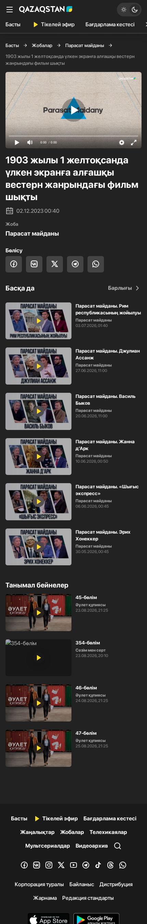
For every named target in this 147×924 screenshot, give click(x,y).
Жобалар (42, 45)
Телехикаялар (108, 832)
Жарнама (45, 898)
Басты (13, 24)
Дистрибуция (116, 884)
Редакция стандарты (88, 898)
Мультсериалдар (47, 846)
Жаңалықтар (37, 832)
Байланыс (81, 884)
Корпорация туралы (39, 884)
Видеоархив (92, 846)
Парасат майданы (84, 45)
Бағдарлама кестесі (110, 24)
